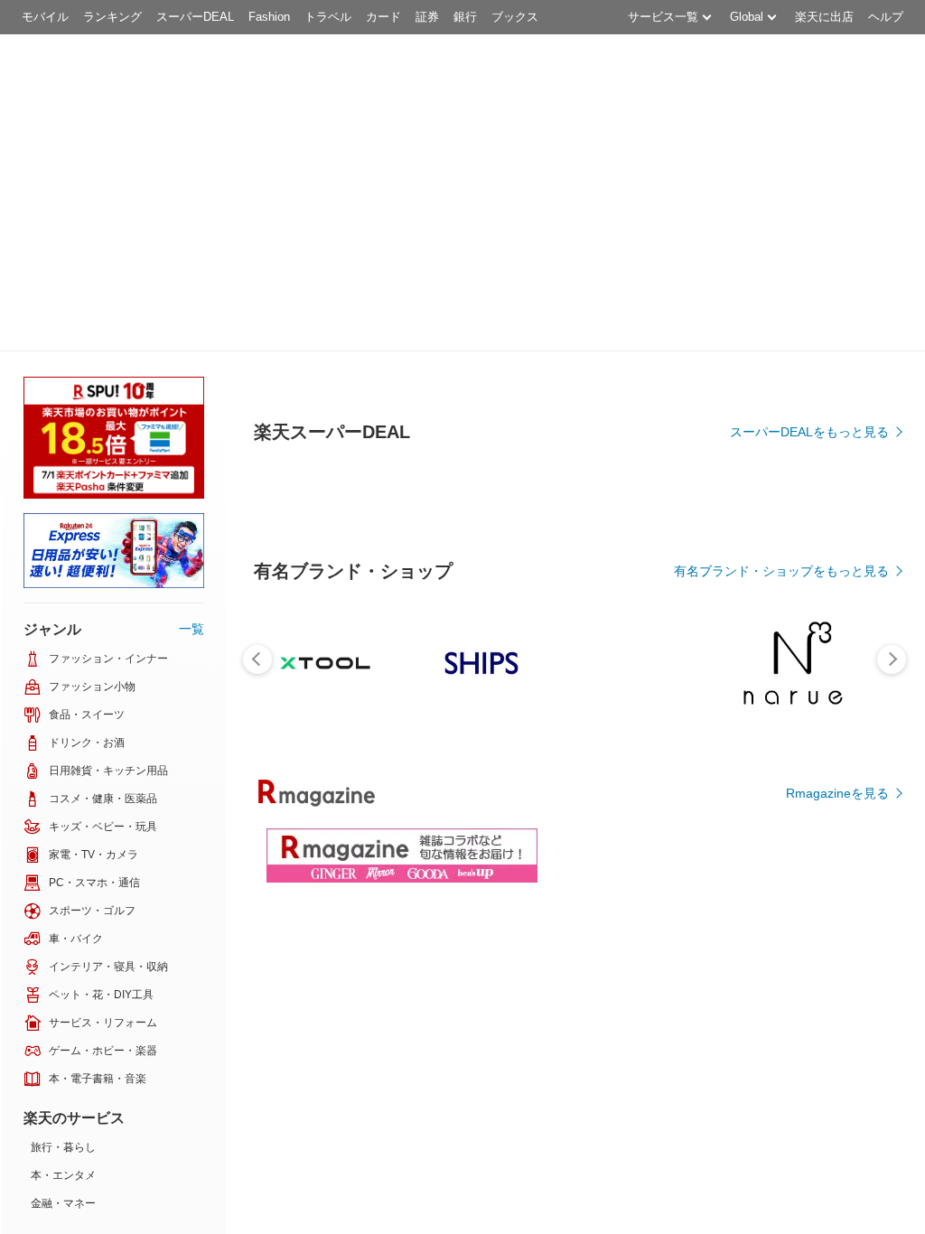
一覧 (191, 629)
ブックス (514, 16)
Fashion (269, 16)
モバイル (45, 16)
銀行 (465, 16)
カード (383, 16)
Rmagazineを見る (837, 793)
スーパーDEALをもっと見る (809, 432)
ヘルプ (885, 16)
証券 (427, 16)
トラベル (327, 16)
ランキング (112, 16)
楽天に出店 (824, 16)
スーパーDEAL (195, 16)
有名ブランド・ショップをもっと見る (781, 571)
